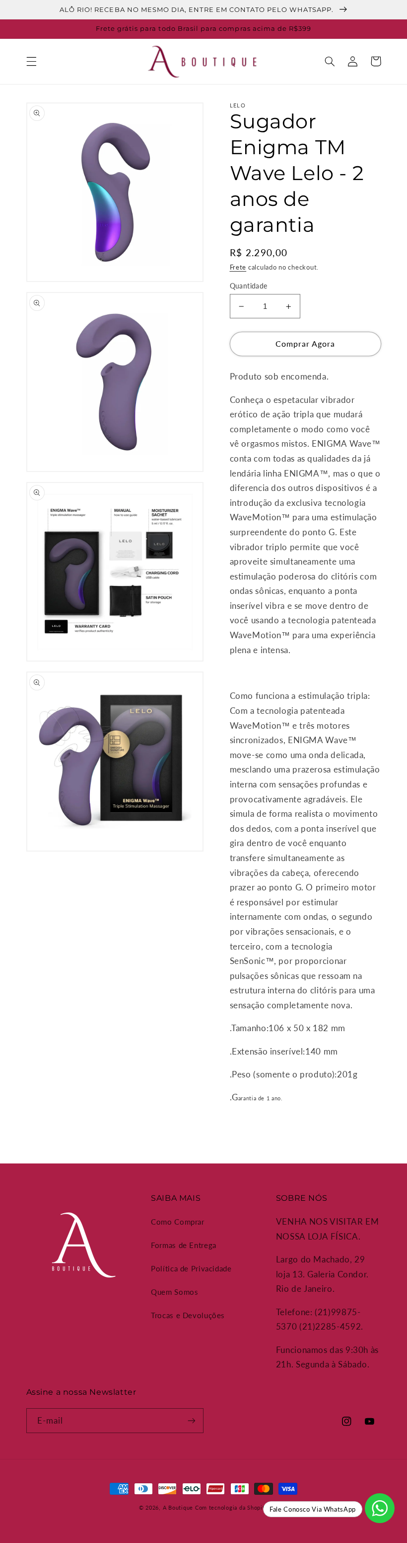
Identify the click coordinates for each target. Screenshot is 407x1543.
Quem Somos (174, 1291)
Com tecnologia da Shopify (231, 1508)
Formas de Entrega (183, 1245)
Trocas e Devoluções (188, 1315)
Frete (238, 267)
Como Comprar (177, 1221)
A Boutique (178, 1508)
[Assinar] (191, 1420)
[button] (31, 61)
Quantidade (249, 286)
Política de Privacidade (191, 1268)
